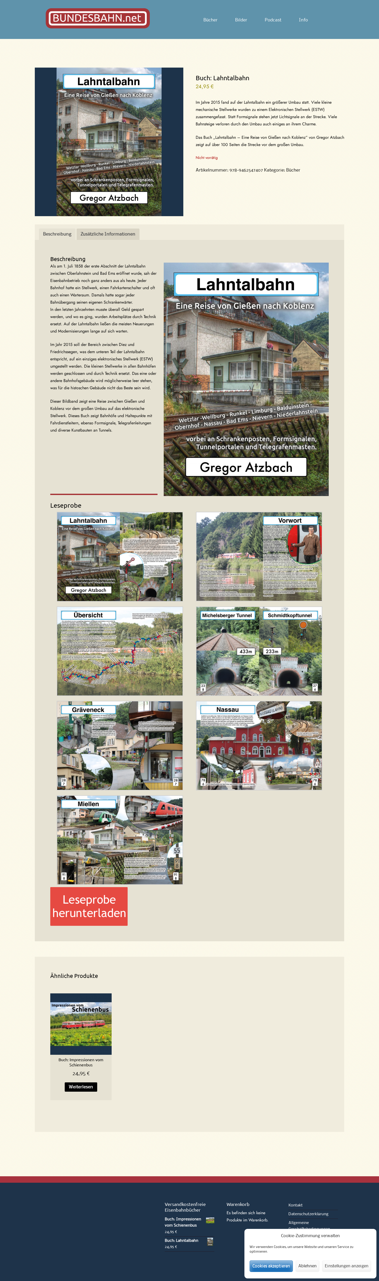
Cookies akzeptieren (271, 1266)
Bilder (241, 20)
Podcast (273, 20)
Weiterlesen (81, 1087)
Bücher (210, 20)
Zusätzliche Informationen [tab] (108, 234)
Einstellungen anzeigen (346, 1266)
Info (303, 20)
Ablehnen (307, 1266)
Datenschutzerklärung (308, 1214)
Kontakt (296, 1205)
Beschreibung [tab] (57, 234)
